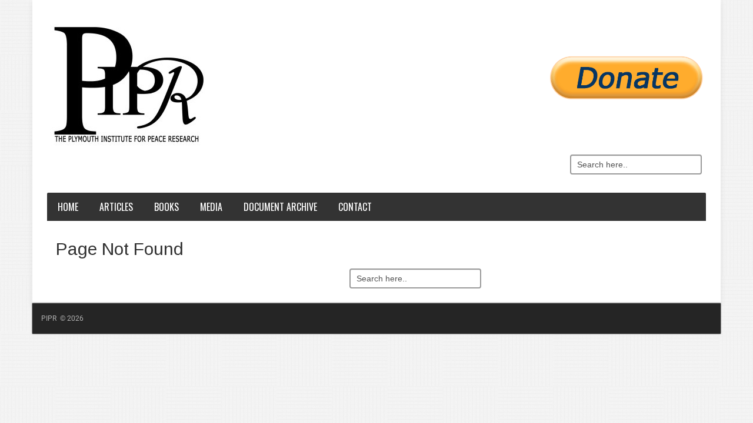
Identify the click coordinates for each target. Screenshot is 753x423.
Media (211, 207)
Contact (355, 207)
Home (68, 207)
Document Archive (280, 207)
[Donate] (379, 71)
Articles (116, 207)
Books (166, 207)
